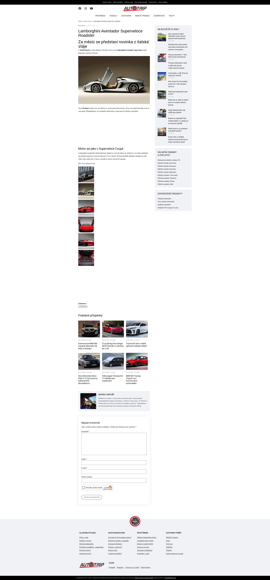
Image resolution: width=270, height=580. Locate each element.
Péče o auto (83, 537)
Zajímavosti (159, 16)
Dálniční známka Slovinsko (167, 169)
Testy (172, 16)
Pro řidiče (100, 16)
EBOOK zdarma (172, 537)
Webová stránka (86, 477)
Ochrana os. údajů (132, 567)
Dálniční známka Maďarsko (167, 172)
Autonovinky (87, 21)
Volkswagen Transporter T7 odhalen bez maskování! (112, 378)
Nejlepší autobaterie (164, 205)
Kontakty (112, 567)
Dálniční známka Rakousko (167, 166)
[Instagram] (85, 8)
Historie (169, 550)
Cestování (126, 16)
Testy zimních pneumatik (140, 2)
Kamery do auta (143, 547)
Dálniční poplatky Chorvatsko (168, 175)
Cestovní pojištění (162, 2)
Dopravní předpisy (115, 544)
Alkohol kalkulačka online (146, 537)
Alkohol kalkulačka (118, 2)
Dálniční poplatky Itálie (165, 184)
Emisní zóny (112, 550)
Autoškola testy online (145, 541)
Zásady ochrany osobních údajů (144, 578)
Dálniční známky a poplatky (118, 541)
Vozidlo (113, 16)
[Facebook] (79, 8)
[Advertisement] (114, 129)
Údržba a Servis (85, 541)
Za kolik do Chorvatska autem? (119, 537)
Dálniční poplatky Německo (167, 178)
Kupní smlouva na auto (174, 554)
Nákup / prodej (142, 16)
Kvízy (168, 541)
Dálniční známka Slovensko (167, 163)
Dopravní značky (107, 2)
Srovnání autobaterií (144, 550)
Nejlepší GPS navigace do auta (168, 208)
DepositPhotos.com (170, 578)
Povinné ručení (153, 2)
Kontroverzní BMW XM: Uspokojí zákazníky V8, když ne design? (87, 346)
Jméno (84, 459)
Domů (80, 21)
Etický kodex (145, 567)
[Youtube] (91, 8)
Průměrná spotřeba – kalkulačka (91, 547)
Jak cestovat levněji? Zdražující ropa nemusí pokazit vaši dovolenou (176, 36)
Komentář (85, 431)
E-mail (84, 468)
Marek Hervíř (81, 25)
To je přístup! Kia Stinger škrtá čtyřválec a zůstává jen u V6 (113, 346)
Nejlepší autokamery (164, 198)
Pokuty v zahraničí (115, 547)
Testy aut (169, 544)
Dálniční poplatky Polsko (166, 181)
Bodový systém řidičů (145, 544)
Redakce (120, 567)
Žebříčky (169, 547)
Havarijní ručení (85, 554)
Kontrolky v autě (128, 2)
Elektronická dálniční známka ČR (169, 160)
